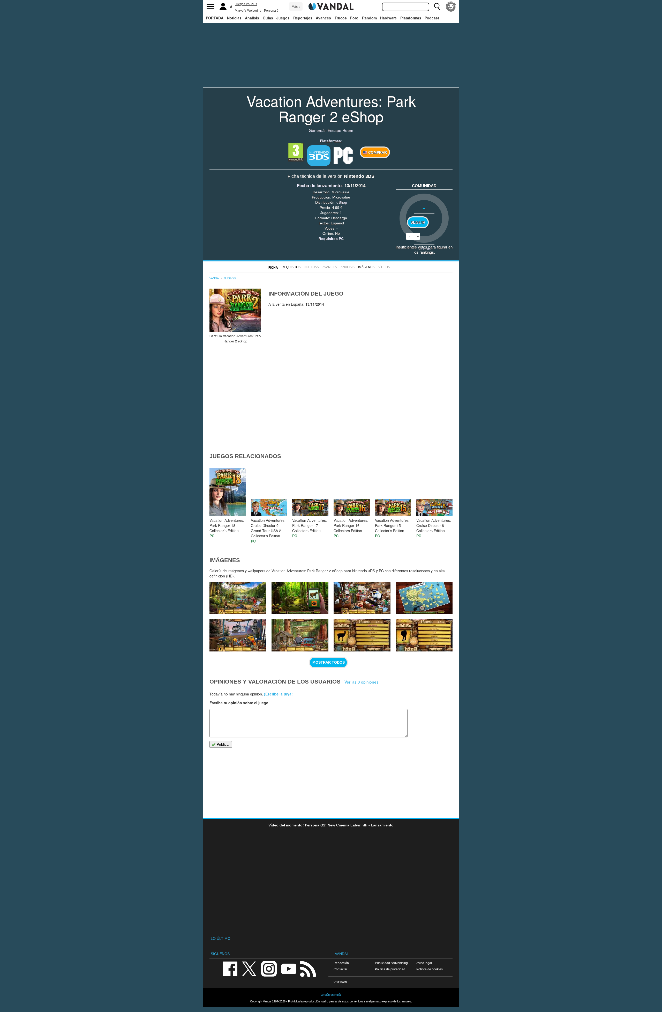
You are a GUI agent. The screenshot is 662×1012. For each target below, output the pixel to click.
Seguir (417, 222)
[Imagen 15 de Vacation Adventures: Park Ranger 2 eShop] (300, 598)
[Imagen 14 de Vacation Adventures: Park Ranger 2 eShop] (362, 598)
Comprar (377, 152)
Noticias (234, 17)
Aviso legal (424, 963)
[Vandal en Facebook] (230, 968)
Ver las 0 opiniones (361, 682)
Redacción (341, 963)
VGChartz (340, 982)
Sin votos (424, 248)
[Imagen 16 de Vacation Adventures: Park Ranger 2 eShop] (237, 598)
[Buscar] (437, 6)
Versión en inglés (331, 994)
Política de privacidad (390, 969)
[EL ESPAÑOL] (451, 6)
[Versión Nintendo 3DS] (318, 155)
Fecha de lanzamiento (319, 185)
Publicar (223, 744)
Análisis (252, 17)
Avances (323, 17)
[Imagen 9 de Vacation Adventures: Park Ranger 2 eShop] (424, 635)
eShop (341, 202)
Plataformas (410, 17)
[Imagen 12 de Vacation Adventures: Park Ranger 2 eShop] (237, 635)
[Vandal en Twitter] (249, 968)
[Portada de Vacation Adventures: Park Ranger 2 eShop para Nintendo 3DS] (235, 310)
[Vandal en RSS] (308, 968)
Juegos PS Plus (246, 4)
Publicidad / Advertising (391, 963)
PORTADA (214, 17)
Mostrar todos (328, 662)
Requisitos (291, 267)
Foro (354, 17)
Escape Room (340, 130)
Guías (268, 17)
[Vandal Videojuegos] (331, 6)
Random (369, 17)
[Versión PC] (343, 155)
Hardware (388, 17)
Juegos (283, 17)
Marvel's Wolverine (248, 10)
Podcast (432, 17)
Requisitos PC (331, 239)
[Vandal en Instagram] (269, 968)
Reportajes (302, 17)
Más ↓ (296, 7)
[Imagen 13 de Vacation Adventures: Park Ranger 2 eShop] (424, 598)
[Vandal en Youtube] (288, 968)
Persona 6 (271, 10)
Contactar (340, 969)
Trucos (341, 17)
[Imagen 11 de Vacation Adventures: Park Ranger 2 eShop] (300, 635)
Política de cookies (429, 969)
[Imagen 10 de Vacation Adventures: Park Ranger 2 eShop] (362, 635)
